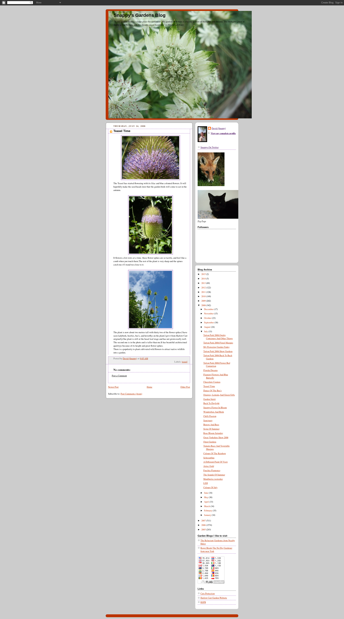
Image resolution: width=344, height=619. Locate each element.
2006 (203, 525)
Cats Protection (207, 593)
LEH (205, 483)
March (207, 506)
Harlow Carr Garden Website (213, 597)
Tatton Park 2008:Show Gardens (218, 351)
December (209, 309)
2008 (203, 305)
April (206, 501)
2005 (203, 529)
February (208, 510)
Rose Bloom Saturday (213, 433)
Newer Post (113, 386)
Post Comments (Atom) (131, 393)
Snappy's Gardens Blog (140, 15)
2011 (203, 292)
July (206, 331)
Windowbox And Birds (213, 411)
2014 (203, 278)
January (208, 515)
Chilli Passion (209, 416)
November (209, 313)
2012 (203, 287)
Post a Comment (119, 375)
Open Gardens (209, 441)
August (207, 326)
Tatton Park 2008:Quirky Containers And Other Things (218, 337)
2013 (203, 283)
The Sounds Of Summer (214, 474)
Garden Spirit (209, 399)
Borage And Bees (211, 424)
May (206, 497)
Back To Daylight (211, 403)
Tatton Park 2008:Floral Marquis (218, 342)
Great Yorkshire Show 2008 (215, 437)
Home (149, 386)
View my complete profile (223, 133)
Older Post (185, 386)
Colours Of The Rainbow (214, 453)
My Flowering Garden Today (216, 347)
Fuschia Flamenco (211, 470)
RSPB (203, 602)
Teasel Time (209, 386)
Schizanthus (208, 457)
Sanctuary (207, 420)
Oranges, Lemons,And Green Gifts (219, 394)
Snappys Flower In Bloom (215, 407)
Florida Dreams (210, 370)
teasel (184, 361)
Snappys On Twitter (209, 147)
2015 (203, 274)
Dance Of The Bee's (212, 390)
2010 (203, 296)
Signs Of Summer (211, 428)
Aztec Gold (208, 466)
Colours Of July (210, 487)
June (206, 492)
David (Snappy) (219, 128)
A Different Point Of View (215, 461)
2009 (203, 300)
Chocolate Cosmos (211, 381)
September (209, 322)
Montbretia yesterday (213, 479)
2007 (203, 520)
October (208, 318)
